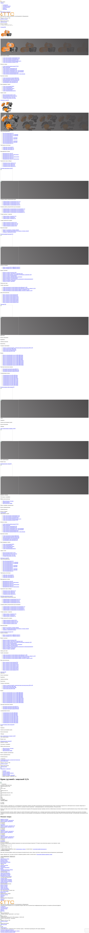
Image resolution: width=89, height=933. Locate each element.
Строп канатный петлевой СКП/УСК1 (11, 77)
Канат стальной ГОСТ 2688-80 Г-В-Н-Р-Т (11, 267)
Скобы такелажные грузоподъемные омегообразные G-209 (15, 287)
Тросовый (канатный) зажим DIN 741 (10, 368)
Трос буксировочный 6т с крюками (10, 137)
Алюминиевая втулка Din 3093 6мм (10, 375)
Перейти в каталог (4, 819)
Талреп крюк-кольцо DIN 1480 (9, 348)
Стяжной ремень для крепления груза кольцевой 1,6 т (14, 208)
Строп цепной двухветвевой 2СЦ (10, 69)
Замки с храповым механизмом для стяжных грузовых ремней (16, 230)
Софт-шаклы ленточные (5, 874)
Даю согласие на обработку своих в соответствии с (24, 849)
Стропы (3, 27)
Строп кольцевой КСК (7, 87)
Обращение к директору (5, 768)
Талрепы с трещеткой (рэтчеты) (9, 232)
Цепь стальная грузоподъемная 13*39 (10, 297)
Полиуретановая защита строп (9, 94)
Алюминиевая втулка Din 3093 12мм (10, 380)
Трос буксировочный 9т (8, 139)
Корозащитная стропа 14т (8, 155)
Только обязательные (5, 856)
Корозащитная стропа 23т (8, 157)
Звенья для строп (4, 887)
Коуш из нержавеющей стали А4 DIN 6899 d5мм (13, 357)
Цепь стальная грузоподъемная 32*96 (10, 302)
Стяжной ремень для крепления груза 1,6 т (12, 201)
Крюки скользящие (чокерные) (9, 280)
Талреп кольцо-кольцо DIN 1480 (9, 349)
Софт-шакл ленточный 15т (8, 148)
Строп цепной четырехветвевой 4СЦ (10, 72)
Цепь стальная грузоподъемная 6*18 (10, 294)
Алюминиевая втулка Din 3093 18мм (10, 383)
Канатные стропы (4, 860)
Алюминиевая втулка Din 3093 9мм (10, 377)
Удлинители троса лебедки (6, 876)
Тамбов (2, 2)
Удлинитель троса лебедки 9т (9, 165)
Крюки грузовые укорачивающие (10, 275)
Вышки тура (3, 892)
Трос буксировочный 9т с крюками (10, 140)
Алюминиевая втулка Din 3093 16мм (10, 382)
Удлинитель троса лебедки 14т (9, 166)
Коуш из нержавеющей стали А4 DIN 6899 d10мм (13, 360)
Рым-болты (2, 866)
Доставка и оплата (7, 6)
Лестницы (2, 895)
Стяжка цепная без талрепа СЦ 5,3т (10, 224)
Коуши (1, 868)
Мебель (2, 896)
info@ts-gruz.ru (3, 927)
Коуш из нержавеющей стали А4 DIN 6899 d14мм (13, 362)
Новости (4, 8)
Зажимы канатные (4, 865)
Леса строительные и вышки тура (7, 428)
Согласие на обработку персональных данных (10, 930)
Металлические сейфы (7, 503)
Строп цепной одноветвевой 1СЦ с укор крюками (13, 70)
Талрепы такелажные (4, 867)
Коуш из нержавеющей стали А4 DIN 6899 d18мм (13, 364)
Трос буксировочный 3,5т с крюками (10, 134)
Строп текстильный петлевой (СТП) (10, 62)
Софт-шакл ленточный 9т (8, 147)
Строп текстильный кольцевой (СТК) (10, 59)
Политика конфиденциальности (7, 929)
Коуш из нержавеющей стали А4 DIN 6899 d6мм (13, 358)
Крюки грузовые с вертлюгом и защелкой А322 (13, 273)
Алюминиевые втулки (5, 870)
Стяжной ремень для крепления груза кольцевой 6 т (13, 211)
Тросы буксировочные (5, 872)
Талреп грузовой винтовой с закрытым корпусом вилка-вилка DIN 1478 (18, 347)
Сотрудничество (6, 7)
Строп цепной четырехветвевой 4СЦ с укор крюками (14, 73)
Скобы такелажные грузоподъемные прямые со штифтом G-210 (16, 289)
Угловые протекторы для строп (9, 98)
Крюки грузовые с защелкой (9, 281)
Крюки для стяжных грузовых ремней (11, 229)
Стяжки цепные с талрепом (6, 880)
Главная (4, 770)
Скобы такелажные (4, 888)
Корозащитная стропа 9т (8, 153)
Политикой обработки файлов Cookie (44, 854)
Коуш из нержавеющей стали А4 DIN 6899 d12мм (13, 361)
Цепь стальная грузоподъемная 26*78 (10, 301)
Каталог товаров (6, 771)
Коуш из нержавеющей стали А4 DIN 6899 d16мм (13, 363)
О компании (5, 4)
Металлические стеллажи (8, 501)
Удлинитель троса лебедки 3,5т (9, 162)
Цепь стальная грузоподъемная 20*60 (10, 300)
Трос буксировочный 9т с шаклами (10, 142)
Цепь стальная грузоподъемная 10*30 (10, 296)
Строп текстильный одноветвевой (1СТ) (11, 57)
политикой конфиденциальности (40, 849)
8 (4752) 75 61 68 (3, 19)
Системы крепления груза (6, 168)
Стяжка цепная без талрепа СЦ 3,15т (10, 223)
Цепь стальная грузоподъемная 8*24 (10, 295)
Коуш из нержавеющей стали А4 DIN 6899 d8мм (13, 359)
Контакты (5, 9)
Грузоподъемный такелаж (6, 234)
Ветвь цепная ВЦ (6, 67)
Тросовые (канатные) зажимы (6, 869)
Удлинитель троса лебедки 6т (9, 164)
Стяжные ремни (3, 878)
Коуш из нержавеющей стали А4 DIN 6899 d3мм (13, 355)
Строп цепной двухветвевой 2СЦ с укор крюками (13, 71)
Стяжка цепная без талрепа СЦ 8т (10, 225)
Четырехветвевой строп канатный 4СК (11, 80)
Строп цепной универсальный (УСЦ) (10, 66)
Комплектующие (3, 882)
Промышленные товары (6, 463)
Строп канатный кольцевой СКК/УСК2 (11, 79)
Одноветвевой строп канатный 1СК (10, 81)
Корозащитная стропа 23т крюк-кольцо (11, 158)
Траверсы (2, 898)
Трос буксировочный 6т (8, 136)
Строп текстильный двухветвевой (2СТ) (11, 58)
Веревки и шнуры (4, 894)
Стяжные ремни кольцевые (6, 879)
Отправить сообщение (5, 850)
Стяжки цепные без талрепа (6, 881)
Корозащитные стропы (5, 875)
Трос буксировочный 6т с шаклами (10, 138)
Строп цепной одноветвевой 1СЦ (10, 68)
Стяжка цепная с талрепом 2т (9, 217)
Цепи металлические (4, 889)
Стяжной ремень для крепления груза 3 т (11, 202)
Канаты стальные (4, 884)
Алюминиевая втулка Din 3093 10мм (10, 378)
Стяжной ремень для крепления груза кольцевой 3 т (13, 209)
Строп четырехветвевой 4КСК (9, 90)
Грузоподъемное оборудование (7, 387)
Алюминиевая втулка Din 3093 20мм (10, 385)
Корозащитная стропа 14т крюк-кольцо (11, 156)
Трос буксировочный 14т (8, 143)
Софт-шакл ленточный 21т (8, 149)
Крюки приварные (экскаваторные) (10, 277)
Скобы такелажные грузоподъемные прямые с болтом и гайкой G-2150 (17, 290)
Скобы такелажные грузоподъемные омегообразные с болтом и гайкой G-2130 (19, 288)
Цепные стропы (3, 859)
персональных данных (20, 849)
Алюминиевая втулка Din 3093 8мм (10, 376)
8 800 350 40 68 (3, 21)
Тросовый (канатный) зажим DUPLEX (11, 371)
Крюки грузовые (6, 774)
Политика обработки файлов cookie (7, 931)
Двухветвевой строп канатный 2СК (10, 82)
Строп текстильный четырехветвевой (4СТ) (12, 61)
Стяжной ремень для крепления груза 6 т (11, 203)
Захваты (2, 900)
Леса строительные (4, 891)
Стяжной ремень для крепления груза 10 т (11, 204)
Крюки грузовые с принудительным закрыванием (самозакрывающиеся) (18, 278)
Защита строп (3, 863)
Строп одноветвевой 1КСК (8, 88)
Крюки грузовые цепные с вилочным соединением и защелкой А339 (17, 274)
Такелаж (3, 304)
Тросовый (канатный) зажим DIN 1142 (11, 370)
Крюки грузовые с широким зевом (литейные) (12, 276)
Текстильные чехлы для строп (9, 96)
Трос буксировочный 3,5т (8, 133)
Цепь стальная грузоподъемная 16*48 (10, 299)
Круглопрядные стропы (5, 862)
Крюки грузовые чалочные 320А (10, 272)
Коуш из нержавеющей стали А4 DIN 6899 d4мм (13, 356)
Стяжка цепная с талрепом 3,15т (9, 216)
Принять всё (12, 856)
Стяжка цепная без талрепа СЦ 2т (10, 222)
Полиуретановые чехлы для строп (10, 95)
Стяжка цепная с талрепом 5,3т (9, 218)
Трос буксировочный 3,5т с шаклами (10, 135)
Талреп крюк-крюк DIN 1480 (9, 351)
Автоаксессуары (4, 100)
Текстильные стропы (4, 858)
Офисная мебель (6, 502)
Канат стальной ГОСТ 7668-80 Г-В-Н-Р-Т (11, 268)
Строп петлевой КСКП (8, 89)
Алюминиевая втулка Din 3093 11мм (10, 379)
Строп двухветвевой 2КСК (8, 86)
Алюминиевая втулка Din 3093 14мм (10, 381)
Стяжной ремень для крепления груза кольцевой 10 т (14, 212)
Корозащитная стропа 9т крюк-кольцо (11, 154)
